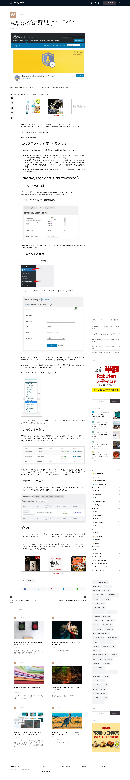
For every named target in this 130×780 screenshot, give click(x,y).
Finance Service (100, 480)
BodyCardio (112, 595)
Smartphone (99, 515)
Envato (110, 620)
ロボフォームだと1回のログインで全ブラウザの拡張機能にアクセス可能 (101, 456)
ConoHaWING (98, 608)
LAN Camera (113, 638)
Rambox (106, 663)
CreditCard (98, 553)
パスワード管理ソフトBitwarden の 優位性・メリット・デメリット (105, 340)
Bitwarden (98, 595)
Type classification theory (102, 567)
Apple (107, 586)
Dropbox (111, 612)
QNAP (96, 663)
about (44, 767)
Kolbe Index (98, 638)
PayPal (108, 659)
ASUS (106, 590)
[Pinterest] (98, 3)
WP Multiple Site (100, 698)
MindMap (98, 491)
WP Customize (99, 689)
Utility (97, 505)
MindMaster (108, 646)
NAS (96, 512)
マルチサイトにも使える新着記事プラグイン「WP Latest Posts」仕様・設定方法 (28, 733)
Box (95, 599)
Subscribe (108, 3)
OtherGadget (99, 522)
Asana (96, 590)
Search (114, 401)
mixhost (97, 650)
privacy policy (66, 767)
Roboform (98, 668)
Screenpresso (99, 672)
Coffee (97, 519)
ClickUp (106, 599)
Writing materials (100, 560)
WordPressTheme (100, 685)
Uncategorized (99, 570)
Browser (97, 498)
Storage (97, 477)
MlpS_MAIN (18, 3)
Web (95, 470)
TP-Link (112, 672)
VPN (106, 676)
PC (96, 526)
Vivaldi (96, 676)
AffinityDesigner (100, 582)
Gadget (96, 508)
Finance (96, 546)
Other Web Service (100, 484)
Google (109, 629)
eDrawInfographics (101, 616)
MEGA (96, 646)
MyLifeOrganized (100, 655)
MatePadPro (106, 642)
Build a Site (98, 529)
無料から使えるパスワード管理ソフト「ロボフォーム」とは (106, 347)
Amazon (97, 586)
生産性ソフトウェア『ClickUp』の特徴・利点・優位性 (105, 320)
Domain (97, 543)
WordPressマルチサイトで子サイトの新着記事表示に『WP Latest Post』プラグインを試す (66, 734)
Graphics (98, 494)
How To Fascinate (100, 633)
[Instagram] (95, 3)
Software (97, 487)
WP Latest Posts (100, 693)
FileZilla (97, 629)
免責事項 (84, 767)
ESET (95, 625)
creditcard (98, 612)
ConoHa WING (99, 603)
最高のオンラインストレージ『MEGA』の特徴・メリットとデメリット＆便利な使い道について (106, 334)
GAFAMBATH (99, 473)
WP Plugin (30, 580)
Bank (96, 550)
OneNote (97, 659)
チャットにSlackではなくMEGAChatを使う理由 (98, 415)
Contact (104, 767)
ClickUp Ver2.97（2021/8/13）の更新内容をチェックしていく (101, 425)
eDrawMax (98, 620)
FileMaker (106, 625)
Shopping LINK (46, 771)
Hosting (97, 539)
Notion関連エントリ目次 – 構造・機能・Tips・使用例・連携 (105, 327)
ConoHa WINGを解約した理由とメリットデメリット (101, 445)
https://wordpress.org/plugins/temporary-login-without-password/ (40, 194)
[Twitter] (92, 3)
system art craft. (23, 769)
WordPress (98, 680)
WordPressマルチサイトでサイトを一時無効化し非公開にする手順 (28, 643)
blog (96, 532)
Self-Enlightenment (101, 563)
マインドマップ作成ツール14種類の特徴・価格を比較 (105, 353)
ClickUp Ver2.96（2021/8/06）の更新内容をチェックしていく (101, 435)
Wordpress (98, 536)
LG (95, 642)
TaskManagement (100, 501)
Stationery (97, 556)
